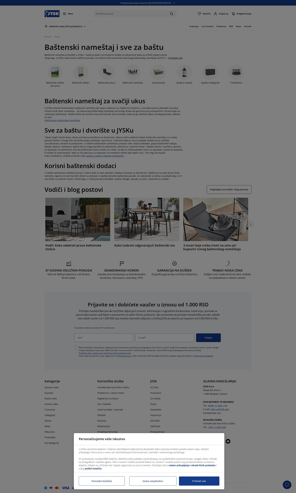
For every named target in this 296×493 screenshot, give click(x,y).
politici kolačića (93, 468)
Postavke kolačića (102, 481)
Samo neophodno (153, 481)
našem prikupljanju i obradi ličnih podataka (192, 465)
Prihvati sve (199, 481)
